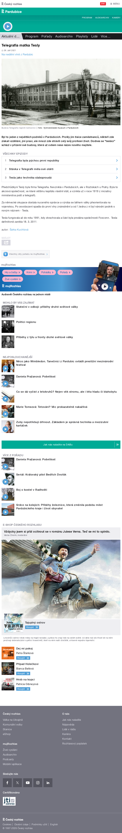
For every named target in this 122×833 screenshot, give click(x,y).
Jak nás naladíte (71, 719)
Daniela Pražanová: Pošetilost (36, 376)
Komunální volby (12, 724)
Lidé (94, 36)
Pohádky (46, 272)
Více (105, 36)
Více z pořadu (13, 455)
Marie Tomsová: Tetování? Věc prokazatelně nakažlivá (51, 406)
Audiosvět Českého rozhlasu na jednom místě (26, 294)
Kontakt (66, 738)
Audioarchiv (102, 18)
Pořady (46, 36)
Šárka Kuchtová (19, 229)
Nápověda (68, 724)
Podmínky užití (39, 824)
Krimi (29, 272)
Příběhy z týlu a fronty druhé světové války (44, 337)
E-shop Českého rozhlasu (22, 524)
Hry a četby (11, 272)
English (54, 824)
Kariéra (66, 734)
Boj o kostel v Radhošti (31, 489)
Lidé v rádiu (69, 729)
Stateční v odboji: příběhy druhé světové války (47, 306)
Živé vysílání (11, 279)
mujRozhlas (8, 264)
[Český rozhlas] (12, 4)
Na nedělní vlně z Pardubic (17, 54)
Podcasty (8, 759)
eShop (6, 734)
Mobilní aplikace (12, 764)
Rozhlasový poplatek (74, 743)
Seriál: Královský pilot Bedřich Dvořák (41, 474)
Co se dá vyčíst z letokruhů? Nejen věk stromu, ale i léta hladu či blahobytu (66, 391)
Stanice (7, 729)
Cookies (7, 824)
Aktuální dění (11, 36)
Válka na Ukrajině (13, 719)
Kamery (116, 18)
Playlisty (82, 36)
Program (87, 18)
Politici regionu (26, 322)
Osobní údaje (21, 824)
